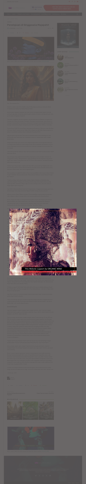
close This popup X (49, 271)
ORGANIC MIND (43, 241)
